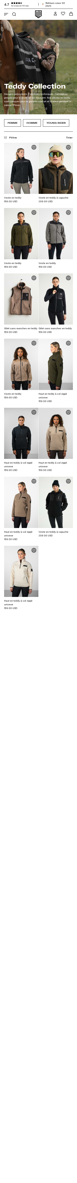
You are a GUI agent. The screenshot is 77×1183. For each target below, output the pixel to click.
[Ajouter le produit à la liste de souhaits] (33, 147)
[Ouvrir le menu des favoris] (63, 13)
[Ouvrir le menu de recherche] (14, 14)
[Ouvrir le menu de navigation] (6, 14)
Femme (12, 122)
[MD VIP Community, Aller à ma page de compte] (55, 13)
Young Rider (56, 122)
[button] (35, 4)
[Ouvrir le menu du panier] (71, 13)
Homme (31, 122)
